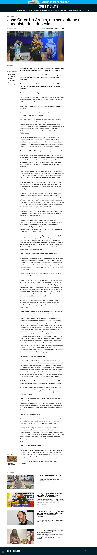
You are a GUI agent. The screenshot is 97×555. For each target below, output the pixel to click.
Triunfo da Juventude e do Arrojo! (11, 464)
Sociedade (19, 10)
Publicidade (72, 550)
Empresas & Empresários (46, 10)
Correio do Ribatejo (45, 7)
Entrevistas (56, 10)
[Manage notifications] (3, 552)
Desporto (31, 10)
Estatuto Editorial (55, 550)
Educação (36, 10)
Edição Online (86, 550)
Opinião (65, 10)
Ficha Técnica (65, 550)
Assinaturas (79, 550)
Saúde (61, 10)
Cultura (25, 10)
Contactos (47, 550)
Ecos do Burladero (73, 10)
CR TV (80, 10)
